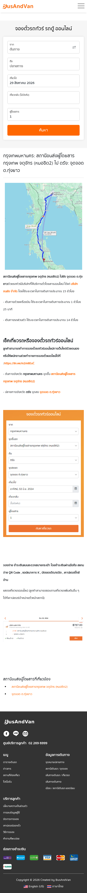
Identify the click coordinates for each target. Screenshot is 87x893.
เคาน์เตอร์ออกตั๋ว (11, 826)
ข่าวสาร (7, 769)
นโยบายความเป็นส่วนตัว (15, 806)
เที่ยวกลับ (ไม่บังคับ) (19, 95)
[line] (16, 733)
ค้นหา (43, 130)
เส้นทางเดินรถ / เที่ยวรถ (58, 775)
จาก (12, 45)
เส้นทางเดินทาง (53, 782)
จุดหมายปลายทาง (55, 762)
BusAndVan (63, 880)
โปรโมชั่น (7, 782)
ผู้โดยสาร (14, 112)
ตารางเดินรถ (10, 762)
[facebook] (6, 733)
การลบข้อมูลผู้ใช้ (11, 813)
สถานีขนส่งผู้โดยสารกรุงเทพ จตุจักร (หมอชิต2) (40, 687)
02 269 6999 (38, 743)
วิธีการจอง (8, 832)
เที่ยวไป (13, 78)
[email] (25, 733)
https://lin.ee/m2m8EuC (19, 363)
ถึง (11, 61)
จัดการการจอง (11, 819)
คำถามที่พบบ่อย (11, 839)
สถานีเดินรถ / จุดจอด (57, 769)
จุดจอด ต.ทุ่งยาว (22, 694)
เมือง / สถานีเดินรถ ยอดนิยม (60, 788)
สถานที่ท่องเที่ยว (11, 775)
